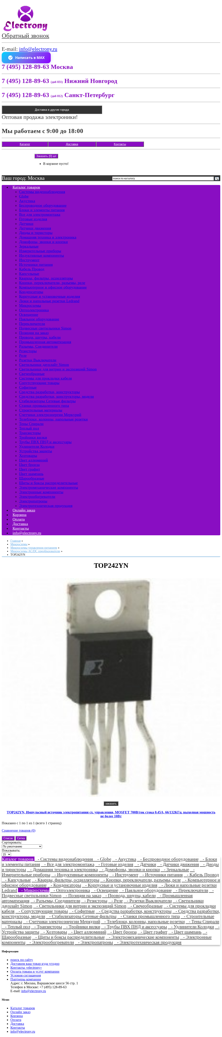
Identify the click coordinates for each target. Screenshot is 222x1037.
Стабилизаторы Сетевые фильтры (47, 401)
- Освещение (104, 890)
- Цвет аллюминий (87, 931)
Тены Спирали (31, 424)
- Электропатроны (94, 942)
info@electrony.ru (38, 49)
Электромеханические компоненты (48, 487)
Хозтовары (28, 455)
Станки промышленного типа (44, 405)
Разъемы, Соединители (38, 346)
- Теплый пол (16, 926)
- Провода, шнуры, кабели (129, 895)
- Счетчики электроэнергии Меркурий (61, 921)
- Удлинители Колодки (191, 926)
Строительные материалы (40, 410)
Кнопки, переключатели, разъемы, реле (52, 283)
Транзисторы (30, 433)
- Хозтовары (53, 931)
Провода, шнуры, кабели (40, 337)
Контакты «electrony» (26, 967)
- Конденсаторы (64, 885)
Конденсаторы (31, 292)
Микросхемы (30, 305)
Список (8, 838)
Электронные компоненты (41, 492)
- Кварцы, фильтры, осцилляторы (65, 879)
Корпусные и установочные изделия (49, 296)
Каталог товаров (26, 187)
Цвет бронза (29, 465)
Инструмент (29, 260)
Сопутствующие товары (39, 383)
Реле (23, 355)
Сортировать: (12, 842)
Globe (24, 196)
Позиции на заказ (34, 333)
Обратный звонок (25, 35)
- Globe (102, 859)
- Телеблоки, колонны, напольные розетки (143, 921)
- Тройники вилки (81, 926)
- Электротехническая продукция (147, 942)
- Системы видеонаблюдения (64, 859)
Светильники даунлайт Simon (44, 364)
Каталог (25, 144)
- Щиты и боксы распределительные (68, 937)
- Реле (115, 900)
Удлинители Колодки (36, 446)
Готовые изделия (33, 219)
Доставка (72, 144)
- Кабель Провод (201, 874)
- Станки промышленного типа (148, 916)
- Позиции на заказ (81, 895)
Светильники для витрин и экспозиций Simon (58, 369)
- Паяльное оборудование (145, 890)
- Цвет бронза (122, 931)
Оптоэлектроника (34, 310)
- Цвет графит (152, 931)
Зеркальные (29, 246)
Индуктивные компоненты (41, 255)
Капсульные (29, 273)
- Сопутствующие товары (41, 911)
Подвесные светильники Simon (45, 328)
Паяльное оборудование (39, 319)
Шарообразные (31, 478)
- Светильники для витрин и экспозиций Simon (79, 905)
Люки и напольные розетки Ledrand (49, 301)
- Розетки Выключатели (148, 900)
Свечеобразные (32, 374)
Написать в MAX (30, 57)
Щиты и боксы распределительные (48, 483)
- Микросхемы (33, 890)
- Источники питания (161, 874)
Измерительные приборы (40, 251)
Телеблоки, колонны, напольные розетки (53, 419)
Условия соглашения (25, 975)
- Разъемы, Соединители (55, 900)
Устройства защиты (35, 451)
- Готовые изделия (114, 864)
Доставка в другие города (52, 109)
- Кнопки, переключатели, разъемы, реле (140, 879)
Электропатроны (33, 501)
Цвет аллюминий (33, 460)
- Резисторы (94, 900)
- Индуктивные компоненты (79, 874)
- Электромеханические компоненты (142, 937)
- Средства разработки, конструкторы (133, 911)
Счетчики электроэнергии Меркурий (50, 414)
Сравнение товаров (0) (18, 830)
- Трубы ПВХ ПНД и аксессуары (134, 926)
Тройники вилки (33, 437)
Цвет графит (29, 469)
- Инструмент (123, 874)
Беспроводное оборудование (43, 205)
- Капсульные (16, 879)
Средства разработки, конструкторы (49, 392)
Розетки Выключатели (37, 360)
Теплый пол (29, 428)
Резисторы (28, 351)
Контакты (120, 144)
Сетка (21, 838)
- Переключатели (190, 890)
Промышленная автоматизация (45, 342)
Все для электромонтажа (39, 214)
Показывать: (11, 850)
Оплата (15, 1020)
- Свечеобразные (145, 905)
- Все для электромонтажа (67, 864)
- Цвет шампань (185, 931)
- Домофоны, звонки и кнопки (129, 869)
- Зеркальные (175, 869)
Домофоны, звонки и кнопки (43, 242)
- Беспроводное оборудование (168, 859)
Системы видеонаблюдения (42, 192)
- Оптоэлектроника (70, 890)
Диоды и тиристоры (35, 232)
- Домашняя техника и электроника (62, 869)
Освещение (28, 314)
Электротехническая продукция (45, 505)
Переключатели (32, 323)
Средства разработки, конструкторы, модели (56, 396)
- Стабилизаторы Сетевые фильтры (81, 916)
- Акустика (124, 859)
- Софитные (82, 911)
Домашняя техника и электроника (47, 237)
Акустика (27, 201)
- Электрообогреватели (50, 942)
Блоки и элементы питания (42, 210)
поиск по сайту (21, 960)
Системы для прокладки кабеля (45, 378)
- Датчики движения (178, 864)
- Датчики (145, 864)
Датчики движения (35, 228)
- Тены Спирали (202, 921)
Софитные (28, 387)
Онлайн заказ (20, 1012)
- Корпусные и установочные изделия (119, 885)
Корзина (16, 1016)
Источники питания (36, 264)
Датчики (26, 223)
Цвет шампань (31, 474)
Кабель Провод (31, 269)
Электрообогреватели (37, 496)
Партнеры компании (25, 979)
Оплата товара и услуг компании (34, 971)
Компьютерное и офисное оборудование (53, 287)
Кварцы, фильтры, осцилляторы (46, 278)
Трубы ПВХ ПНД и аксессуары (45, 442)
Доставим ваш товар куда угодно (34, 964)
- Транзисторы (46, 926)
